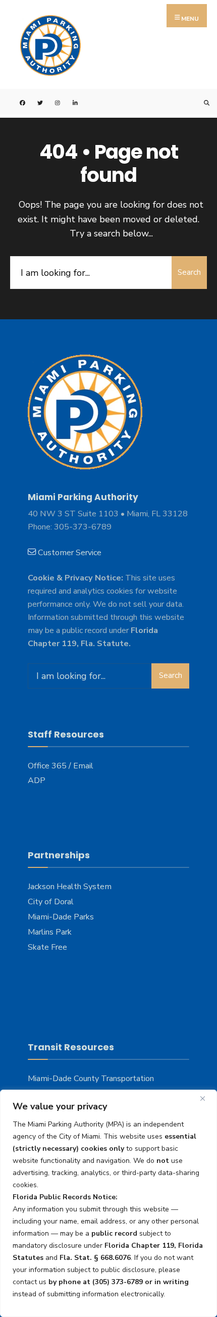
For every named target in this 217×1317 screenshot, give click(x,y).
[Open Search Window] (200, 102)
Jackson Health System (70, 886)
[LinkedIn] (69, 102)
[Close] (206, 1098)
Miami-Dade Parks (61, 916)
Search (189, 272)
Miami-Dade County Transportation (91, 1078)
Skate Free (47, 947)
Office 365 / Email (60, 765)
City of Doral (51, 901)
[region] (108, 1203)
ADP (36, 780)
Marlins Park (50, 932)
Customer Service (69, 552)
